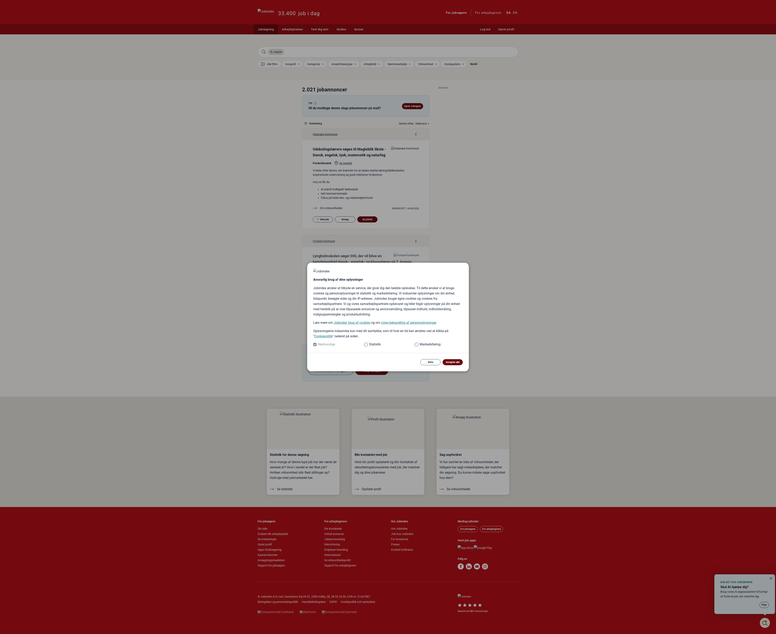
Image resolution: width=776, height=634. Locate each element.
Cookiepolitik (323, 336)
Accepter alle (453, 362)
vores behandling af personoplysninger (408, 323)
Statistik (375, 344)
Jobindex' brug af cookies (352, 323)
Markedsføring (430, 344)
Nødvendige (326, 344)
